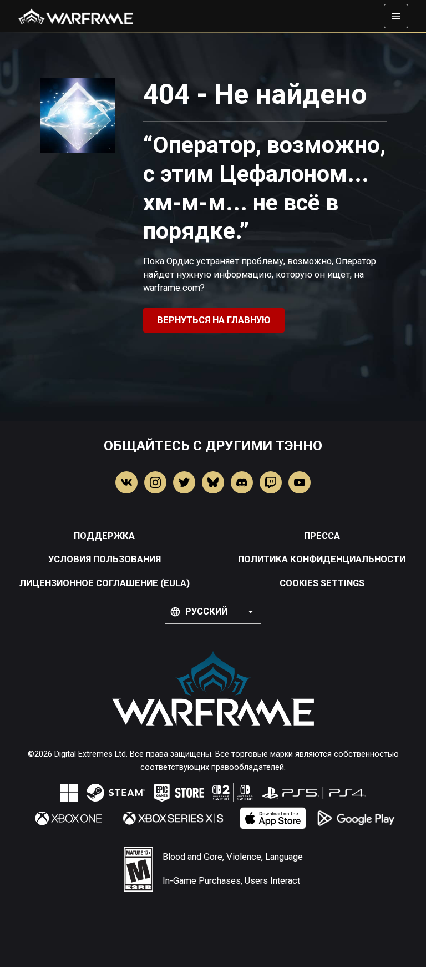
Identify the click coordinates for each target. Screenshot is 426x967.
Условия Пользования (104, 559)
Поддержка (104, 536)
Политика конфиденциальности (321, 559)
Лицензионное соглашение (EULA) (104, 583)
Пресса (322, 536)
